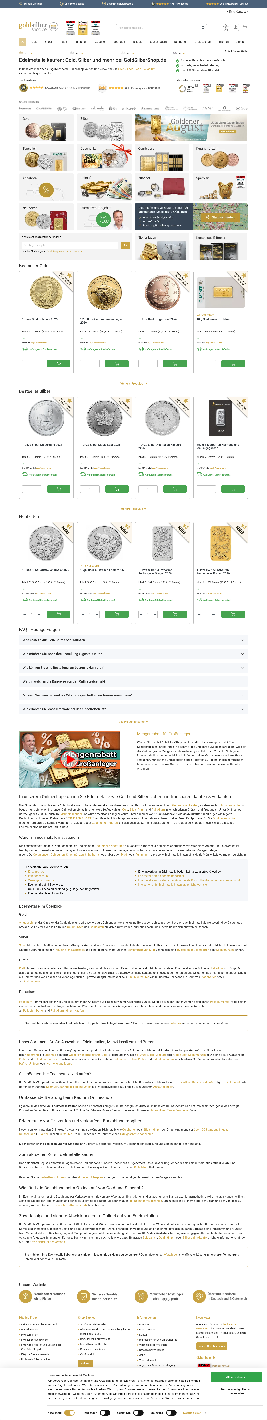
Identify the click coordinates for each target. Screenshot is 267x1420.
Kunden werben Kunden (93, 1349)
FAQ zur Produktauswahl (35, 1354)
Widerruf (85, 1363)
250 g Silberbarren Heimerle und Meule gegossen (218, 446)
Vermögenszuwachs (41, 880)
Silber (128, 69)
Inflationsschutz (75, 251)
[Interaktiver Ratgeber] (104, 217)
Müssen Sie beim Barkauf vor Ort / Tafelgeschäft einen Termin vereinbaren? (78, 695)
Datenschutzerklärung (151, 1350)
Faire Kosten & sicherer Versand (39, 1324)
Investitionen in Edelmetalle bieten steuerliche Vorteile (172, 884)
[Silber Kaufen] (104, 127)
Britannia (50, 1055)
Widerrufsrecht (147, 1360)
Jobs (142, 1355)
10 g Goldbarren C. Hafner (214, 319)
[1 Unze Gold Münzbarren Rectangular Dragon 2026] (221, 543)
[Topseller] (46, 157)
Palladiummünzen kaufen (67, 1010)
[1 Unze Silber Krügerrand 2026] (46, 418)
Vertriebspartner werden (153, 1344)
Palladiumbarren (34, 1010)
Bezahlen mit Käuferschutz (120, 4)
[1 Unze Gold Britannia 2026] (46, 292)
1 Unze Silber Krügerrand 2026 (42, 444)
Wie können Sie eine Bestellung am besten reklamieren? (64, 667)
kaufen (44, 1134)
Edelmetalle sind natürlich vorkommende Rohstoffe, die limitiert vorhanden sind (189, 880)
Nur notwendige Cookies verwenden (236, 1391)
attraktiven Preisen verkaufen (196, 1082)
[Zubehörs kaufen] (162, 187)
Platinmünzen (32, 981)
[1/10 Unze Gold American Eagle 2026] (104, 292)
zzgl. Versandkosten (39, 343)
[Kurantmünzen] (220, 157)
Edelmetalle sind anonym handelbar (161, 876)
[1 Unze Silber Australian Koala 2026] (46, 543)
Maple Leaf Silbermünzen (189, 1055)
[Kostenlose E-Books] (220, 246)
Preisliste (140, 1167)
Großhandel (87, 1354)
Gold (121, 69)
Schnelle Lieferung (33, 4)
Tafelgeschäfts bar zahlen (136, 1134)
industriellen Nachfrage (70, 950)
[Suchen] (202, 27)
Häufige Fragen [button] (29, 1317)
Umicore (34, 1063)
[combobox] (157, 27)
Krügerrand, (59, 251)
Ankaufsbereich (163, 1087)
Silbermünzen (75, 854)
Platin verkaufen (138, 977)
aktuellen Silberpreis (90, 1177)
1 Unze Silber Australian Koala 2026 (45, 570)
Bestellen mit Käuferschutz (95, 1339)
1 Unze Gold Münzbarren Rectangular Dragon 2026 (213, 572)
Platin (137, 69)
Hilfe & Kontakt (236, 11)
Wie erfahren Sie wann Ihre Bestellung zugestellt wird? (62, 654)
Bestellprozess (29, 1329)
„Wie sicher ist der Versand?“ (49, 1242)
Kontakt (143, 1334)
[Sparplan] (220, 187)
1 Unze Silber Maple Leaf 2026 (100, 444)
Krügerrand (32, 1055)
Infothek (176, 1023)
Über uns (144, 1324)
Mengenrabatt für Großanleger (163, 734)
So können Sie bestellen (93, 1324)
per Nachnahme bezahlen (145, 1201)
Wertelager (171, 1254)
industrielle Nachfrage (110, 846)
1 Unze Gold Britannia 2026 (40, 319)
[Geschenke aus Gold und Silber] (104, 157)
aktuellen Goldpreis (53, 1177)
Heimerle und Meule (59, 1063)
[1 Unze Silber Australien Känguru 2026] (162, 418)
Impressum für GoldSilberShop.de (158, 1339)
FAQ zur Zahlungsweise (34, 1339)
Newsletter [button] (203, 1317)
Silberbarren (92, 854)
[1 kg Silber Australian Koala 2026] (104, 543)
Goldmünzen (41, 854)
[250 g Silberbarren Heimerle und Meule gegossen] (221, 418)
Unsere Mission (147, 1329)
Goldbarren (58, 854)
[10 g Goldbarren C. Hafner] (221, 292)
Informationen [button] (146, 1317)
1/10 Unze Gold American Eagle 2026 (101, 321)
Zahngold (65, 1087)
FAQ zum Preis (29, 1334)
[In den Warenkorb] (58, 363)
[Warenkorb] (245, 27)
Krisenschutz (36, 871)
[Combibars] (162, 157)
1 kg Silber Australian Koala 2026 (102, 570)
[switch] (105, 1413)
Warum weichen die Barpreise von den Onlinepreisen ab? (64, 681)
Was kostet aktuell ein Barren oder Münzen (54, 640)
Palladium (148, 69)
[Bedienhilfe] (226, 27)
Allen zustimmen (236, 1377)
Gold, (49, 251)
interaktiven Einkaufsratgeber (170, 1110)
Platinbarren (209, 977)
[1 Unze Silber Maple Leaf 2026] (104, 418)
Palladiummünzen (45, 1059)
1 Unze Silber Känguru (151, 1055)
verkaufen (66, 1134)
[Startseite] (22, 42)
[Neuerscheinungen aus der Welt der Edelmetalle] (46, 217)
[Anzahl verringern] (24, 363)
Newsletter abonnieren (212, 1346)
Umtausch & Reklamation (35, 1359)
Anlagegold (26, 922)
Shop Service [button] (86, 1317)
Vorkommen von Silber (141, 950)
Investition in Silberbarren (193, 950)
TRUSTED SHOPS (79, 818)
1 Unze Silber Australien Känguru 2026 (160, 446)
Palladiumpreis (219, 1002)
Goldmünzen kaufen (185, 805)
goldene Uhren (82, 1087)
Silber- (133, 1059)
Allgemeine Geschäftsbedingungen (158, 1365)
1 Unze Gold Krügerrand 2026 (157, 319)
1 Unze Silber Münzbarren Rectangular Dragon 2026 (155, 572)
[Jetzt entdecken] (191, 127)
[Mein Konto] (236, 27)
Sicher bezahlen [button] (206, 1357)
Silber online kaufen (195, 1237)
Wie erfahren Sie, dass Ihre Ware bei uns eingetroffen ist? (64, 709)
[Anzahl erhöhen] (39, 363)
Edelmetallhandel (71, 814)
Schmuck (52, 1087)
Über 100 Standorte (74, 4)
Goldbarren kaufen (229, 805)
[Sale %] (46, 187)
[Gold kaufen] (46, 127)
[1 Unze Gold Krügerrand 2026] (162, 292)
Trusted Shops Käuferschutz (69, 1205)
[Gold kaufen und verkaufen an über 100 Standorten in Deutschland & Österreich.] (191, 217)
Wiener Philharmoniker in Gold (88, 1055)
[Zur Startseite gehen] (38, 27)
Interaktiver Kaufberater (93, 1344)
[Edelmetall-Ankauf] (104, 187)
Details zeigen (192, 1412)
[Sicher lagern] (162, 246)
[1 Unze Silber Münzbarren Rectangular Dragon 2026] (162, 543)
